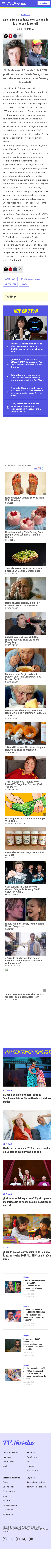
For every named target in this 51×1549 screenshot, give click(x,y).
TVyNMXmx (30, 29)
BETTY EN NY (10, 278)
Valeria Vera (10, 284)
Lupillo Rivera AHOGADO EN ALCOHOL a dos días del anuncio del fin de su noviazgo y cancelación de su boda (34, 1373)
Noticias (25, 15)
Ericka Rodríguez (28, 1296)
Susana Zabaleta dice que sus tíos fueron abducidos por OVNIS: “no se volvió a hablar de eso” (27, 347)
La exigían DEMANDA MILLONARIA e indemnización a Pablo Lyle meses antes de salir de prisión (34, 1344)
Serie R (24, 284)
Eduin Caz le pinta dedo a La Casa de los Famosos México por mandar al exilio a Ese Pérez (27, 377)
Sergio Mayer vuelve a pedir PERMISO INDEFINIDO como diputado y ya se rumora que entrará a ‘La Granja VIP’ (34, 1314)
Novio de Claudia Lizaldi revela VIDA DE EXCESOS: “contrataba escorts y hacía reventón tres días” (27, 392)
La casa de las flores (30, 278)
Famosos (26, 1277)
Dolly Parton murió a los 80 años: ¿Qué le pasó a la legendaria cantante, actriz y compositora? (26, 407)
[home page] (16, 3)
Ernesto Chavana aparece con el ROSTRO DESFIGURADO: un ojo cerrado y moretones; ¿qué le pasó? (34, 1285)
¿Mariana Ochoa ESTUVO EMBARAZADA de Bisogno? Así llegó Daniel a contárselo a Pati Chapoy (26, 363)
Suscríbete (44, 3)
